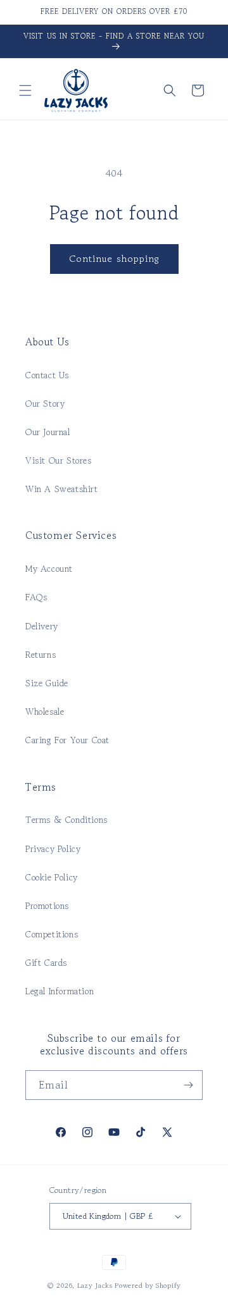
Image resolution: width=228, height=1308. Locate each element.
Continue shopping (114, 258)
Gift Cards (46, 962)
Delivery (41, 626)
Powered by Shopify (148, 1285)
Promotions (47, 905)
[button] (25, 90)
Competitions (51, 934)
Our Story (45, 403)
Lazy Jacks (95, 1285)
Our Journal (47, 432)
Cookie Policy (51, 877)
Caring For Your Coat (67, 740)
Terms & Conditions (66, 819)
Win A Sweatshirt (61, 489)
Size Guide (46, 683)
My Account (49, 568)
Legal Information (59, 991)
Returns (40, 654)
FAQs (36, 597)
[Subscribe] (188, 1085)
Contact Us (47, 375)
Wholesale (44, 711)
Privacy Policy (52, 848)
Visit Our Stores (58, 460)
